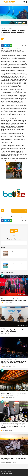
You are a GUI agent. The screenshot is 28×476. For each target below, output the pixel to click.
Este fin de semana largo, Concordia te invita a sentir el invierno (13, 459)
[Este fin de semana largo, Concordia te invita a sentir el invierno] (14, 444)
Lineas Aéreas (7, 297)
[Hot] (2, 370)
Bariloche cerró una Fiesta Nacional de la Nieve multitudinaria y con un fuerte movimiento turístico (13, 362)
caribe (3, 28)
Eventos (9, 359)
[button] (24, 2)
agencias (3, 328)
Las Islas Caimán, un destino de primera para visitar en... (17, 264)
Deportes (17, 297)
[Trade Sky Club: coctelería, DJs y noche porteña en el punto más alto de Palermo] (14, 380)
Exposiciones (8, 423)
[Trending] (2, 275)
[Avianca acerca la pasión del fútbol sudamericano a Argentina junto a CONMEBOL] (14, 285)
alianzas (12, 297)
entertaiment (4, 359)
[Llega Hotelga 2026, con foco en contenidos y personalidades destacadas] (14, 316)
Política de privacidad (6, 471)
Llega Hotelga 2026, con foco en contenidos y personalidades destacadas (13, 330)
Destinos (9, 28)
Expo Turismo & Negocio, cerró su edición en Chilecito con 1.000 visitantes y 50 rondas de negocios (13, 426)
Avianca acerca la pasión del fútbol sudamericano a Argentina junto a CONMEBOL (13, 299)
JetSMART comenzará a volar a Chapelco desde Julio (17, 252)
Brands (2, 297)
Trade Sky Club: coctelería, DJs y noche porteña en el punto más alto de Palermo (14, 394)
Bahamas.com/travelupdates (15, 160)
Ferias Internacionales (16, 423)
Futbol (21, 297)
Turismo (15, 359)
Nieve (12, 359)
